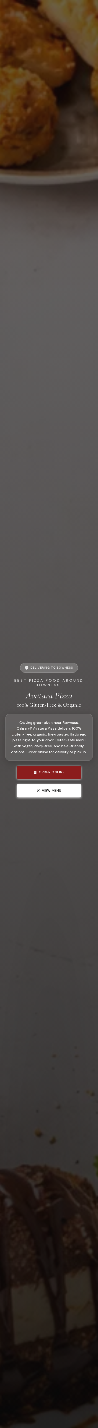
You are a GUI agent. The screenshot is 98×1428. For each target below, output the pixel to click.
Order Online (51, 772)
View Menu (51, 791)
